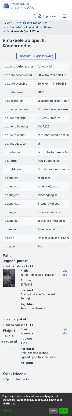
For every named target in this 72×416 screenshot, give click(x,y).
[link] (16, 379)
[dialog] (36, 404)
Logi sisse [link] (49, 16)
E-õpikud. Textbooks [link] (39, 27)
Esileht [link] (7, 23)
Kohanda (7, 410)
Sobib (63, 410)
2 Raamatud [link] (14, 27)
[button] (34, 16)
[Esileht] (20, 5)
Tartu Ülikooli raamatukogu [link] (32, 23)
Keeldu (53, 410)
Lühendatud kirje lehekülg (36, 56)
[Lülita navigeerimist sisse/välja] (64, 16)
